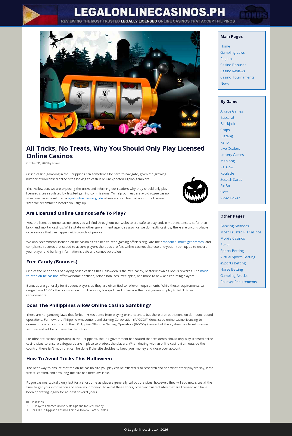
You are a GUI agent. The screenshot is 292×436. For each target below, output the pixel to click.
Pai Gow (226, 167)
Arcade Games (231, 111)
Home (225, 46)
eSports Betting (233, 263)
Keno (224, 142)
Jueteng (226, 136)
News (224, 83)
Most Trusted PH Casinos (240, 232)
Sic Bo (225, 185)
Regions (226, 58)
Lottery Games (232, 154)
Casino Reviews (232, 71)
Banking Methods (234, 226)
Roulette (227, 173)
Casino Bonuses (233, 64)
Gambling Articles (234, 275)
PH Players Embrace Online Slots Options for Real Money (67, 406)
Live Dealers (230, 148)
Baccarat (227, 117)
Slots (224, 192)
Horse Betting (231, 269)
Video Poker (230, 198)
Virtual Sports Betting (237, 257)
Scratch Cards (231, 179)
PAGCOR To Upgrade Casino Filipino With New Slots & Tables (69, 410)
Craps (225, 130)
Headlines (37, 402)
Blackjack (227, 123)
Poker (225, 244)
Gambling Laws (232, 52)
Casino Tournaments (237, 77)
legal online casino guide (85, 198)
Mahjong (227, 161)
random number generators (183, 242)
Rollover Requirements (238, 281)
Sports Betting (232, 250)
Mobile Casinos (232, 238)
